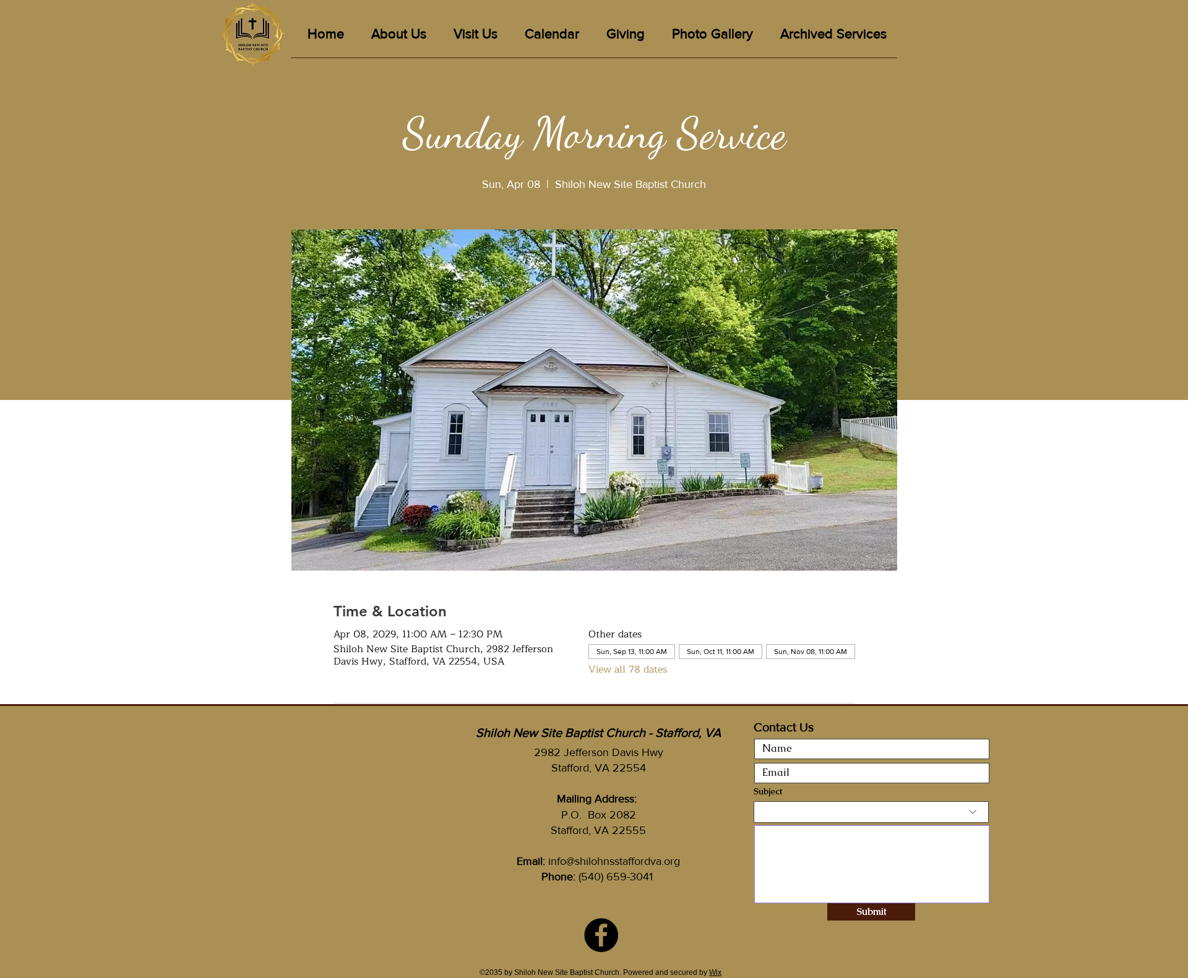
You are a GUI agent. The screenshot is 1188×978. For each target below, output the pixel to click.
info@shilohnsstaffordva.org (614, 861)
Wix (715, 972)
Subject (768, 791)
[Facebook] (601, 935)
